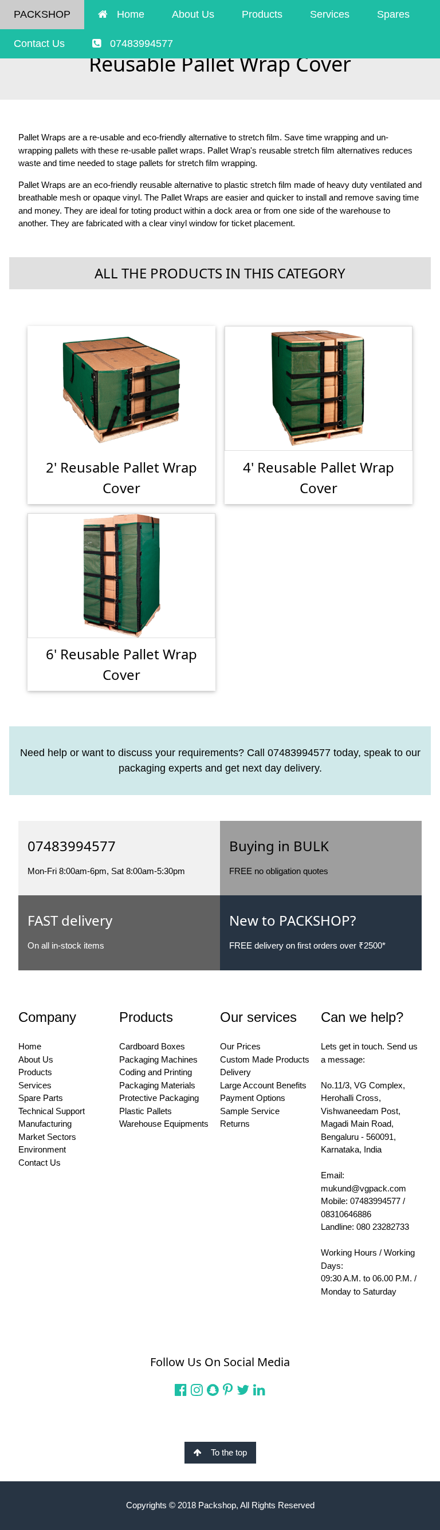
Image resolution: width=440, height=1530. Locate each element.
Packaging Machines (158, 1059)
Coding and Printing (155, 1072)
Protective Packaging (159, 1098)
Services (329, 14)
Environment (42, 1149)
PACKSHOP (42, 14)
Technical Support (51, 1111)
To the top (229, 1452)
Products (262, 14)
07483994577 (141, 43)
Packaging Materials (157, 1085)
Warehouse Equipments (164, 1123)
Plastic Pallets (145, 1111)
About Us (193, 14)
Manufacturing (45, 1123)
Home (130, 14)
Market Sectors (47, 1137)
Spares (393, 14)
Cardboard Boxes (152, 1046)
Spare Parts (40, 1098)
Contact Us (39, 43)
